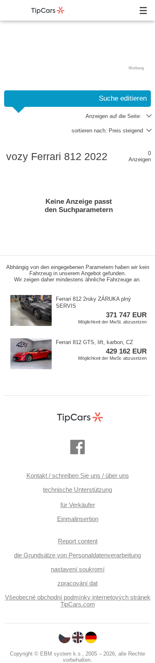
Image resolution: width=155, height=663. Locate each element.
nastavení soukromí (78, 569)
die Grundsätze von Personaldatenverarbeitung (77, 555)
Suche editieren (123, 98)
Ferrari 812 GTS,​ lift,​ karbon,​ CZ (101, 350)
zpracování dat (77, 583)
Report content (78, 541)
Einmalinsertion (77, 518)
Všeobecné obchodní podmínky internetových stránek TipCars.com (77, 601)
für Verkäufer (77, 504)
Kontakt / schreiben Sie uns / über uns (77, 475)
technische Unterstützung (77, 489)
